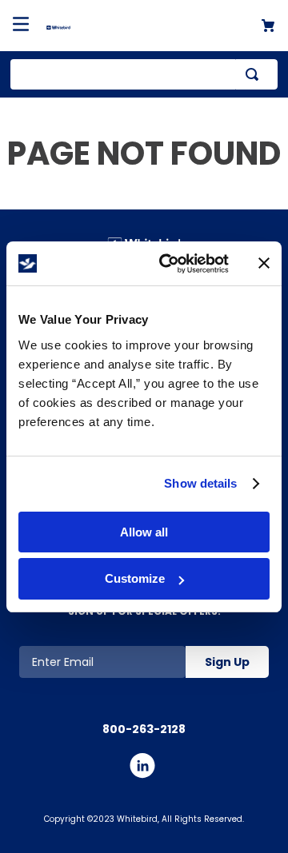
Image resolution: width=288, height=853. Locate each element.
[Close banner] (264, 263)
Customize (135, 578)
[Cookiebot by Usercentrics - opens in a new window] (169, 263)
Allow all (144, 532)
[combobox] (144, 74)
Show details (200, 483)
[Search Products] (255, 74)
